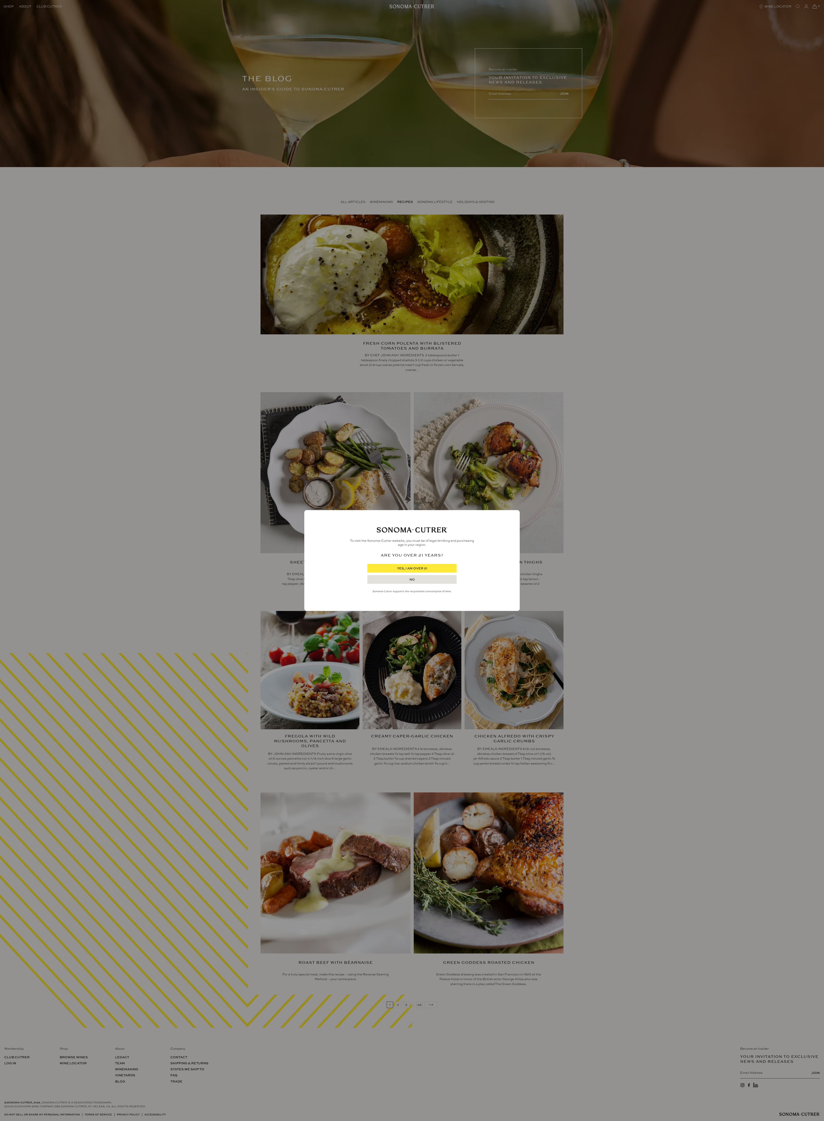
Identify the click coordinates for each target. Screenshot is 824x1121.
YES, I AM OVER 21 (412, 568)
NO (412, 579)
